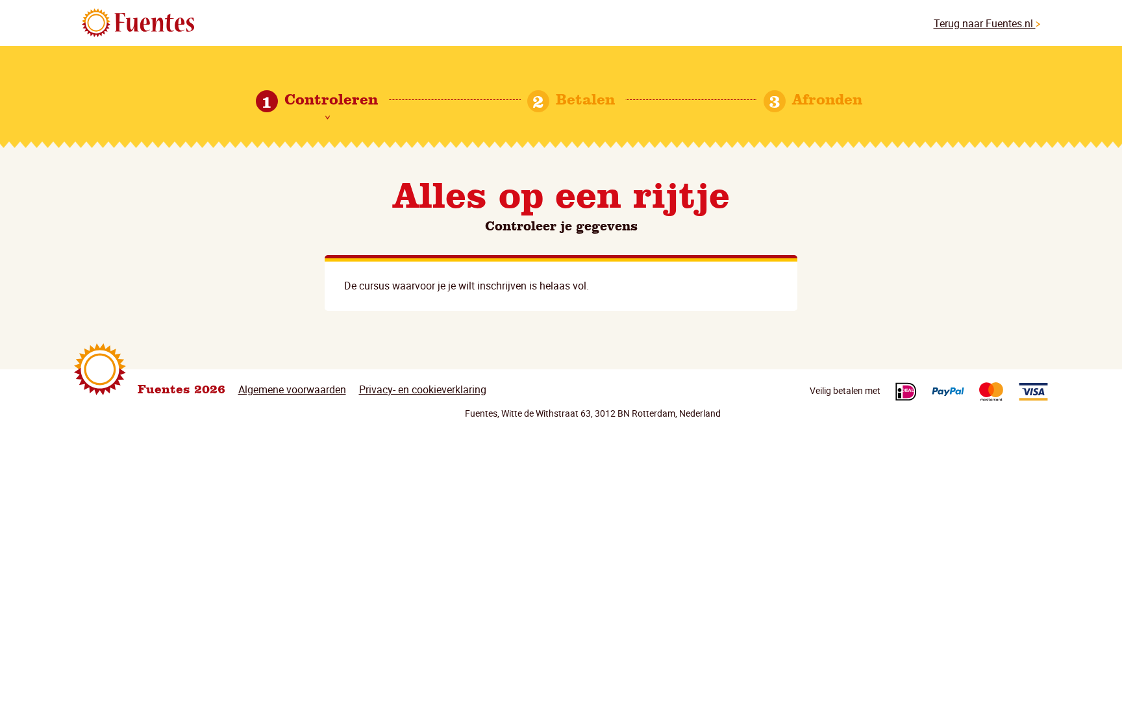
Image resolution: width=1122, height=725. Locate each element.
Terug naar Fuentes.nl (985, 23)
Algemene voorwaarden (292, 389)
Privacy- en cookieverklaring (422, 389)
